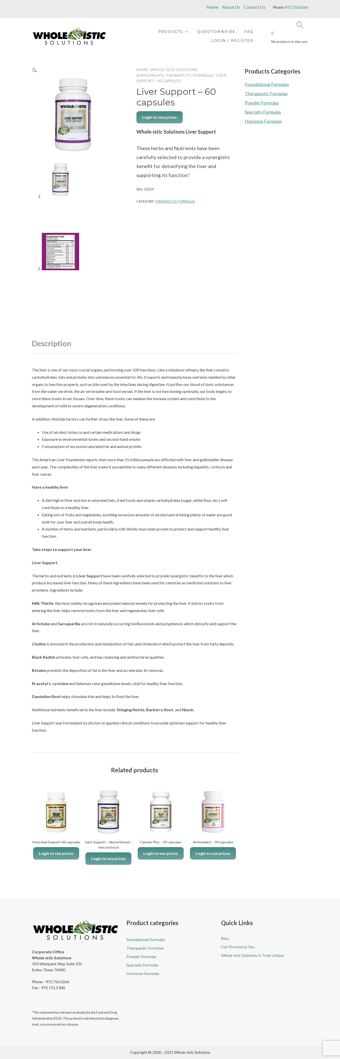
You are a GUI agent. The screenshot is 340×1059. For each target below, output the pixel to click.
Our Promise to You (237, 946)
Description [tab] (51, 343)
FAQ (248, 31)
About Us (231, 7)
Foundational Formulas (267, 84)
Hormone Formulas (263, 121)
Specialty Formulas (263, 112)
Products (170, 31)
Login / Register (232, 40)
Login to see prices (159, 117)
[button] (34, 69)
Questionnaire (216, 31)
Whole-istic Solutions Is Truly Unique (252, 955)
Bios (225, 938)
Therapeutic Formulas (189, 75)
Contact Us (254, 7)
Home (212, 7)
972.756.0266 (296, 7)
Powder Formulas (262, 102)
